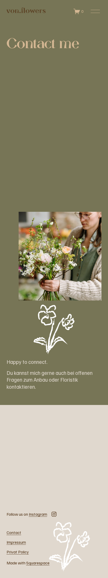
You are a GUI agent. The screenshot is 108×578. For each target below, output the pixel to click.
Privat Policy (18, 551)
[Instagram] (54, 514)
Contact (14, 532)
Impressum (16, 542)
